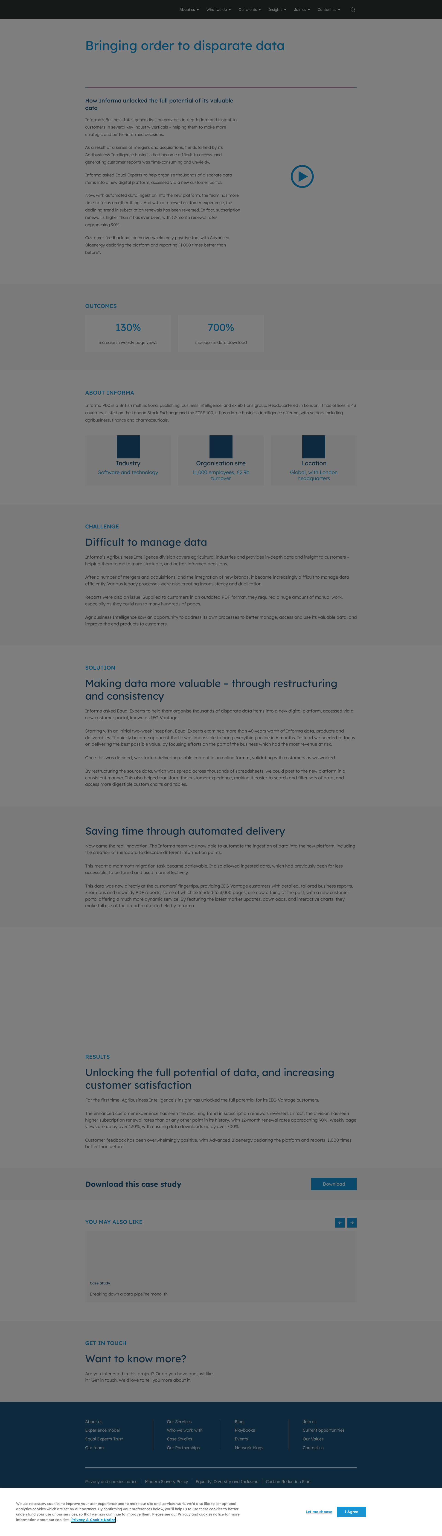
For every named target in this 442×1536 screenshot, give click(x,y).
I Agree (351, 1512)
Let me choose (319, 1512)
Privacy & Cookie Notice (93, 1520)
